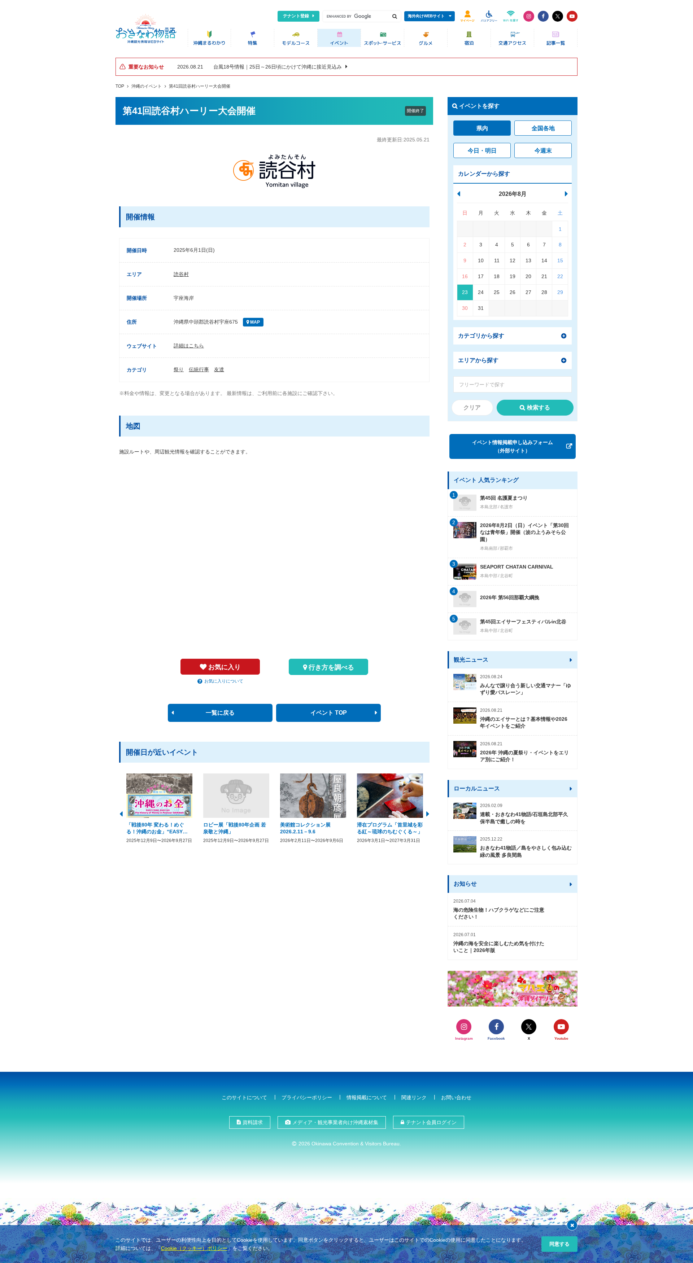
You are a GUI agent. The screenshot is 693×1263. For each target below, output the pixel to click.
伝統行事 (199, 369)
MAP (254, 322)
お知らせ (465, 884)
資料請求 (253, 1122)
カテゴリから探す (481, 336)
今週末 (543, 151)
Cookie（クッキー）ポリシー (194, 1248)
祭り (179, 369)
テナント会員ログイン (431, 1122)
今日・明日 (482, 151)
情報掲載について (366, 1097)
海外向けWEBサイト (426, 16)
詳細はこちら (189, 345)
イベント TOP (328, 713)
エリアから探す (478, 360)
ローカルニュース (477, 788)
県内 (482, 128)
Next (427, 813)
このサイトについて (244, 1097)
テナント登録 (296, 15)
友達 (219, 369)
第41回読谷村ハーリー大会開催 (199, 86)
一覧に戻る (220, 713)
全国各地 (543, 128)
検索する (538, 407)
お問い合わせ (456, 1097)
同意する (559, 1244)
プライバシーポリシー (307, 1097)
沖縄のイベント (146, 86)
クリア (472, 407)
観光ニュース (471, 660)
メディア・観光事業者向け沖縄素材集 (335, 1122)
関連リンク (414, 1097)
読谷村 (181, 274)
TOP (120, 86)
